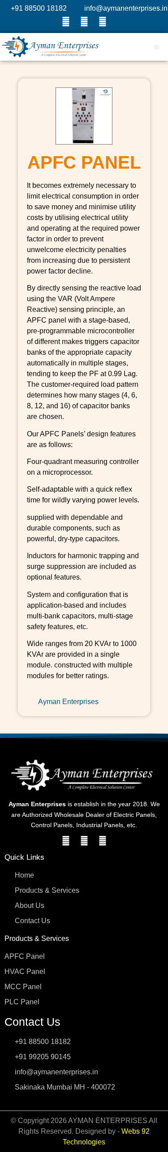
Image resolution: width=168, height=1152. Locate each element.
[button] (156, 47)
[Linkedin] (103, 22)
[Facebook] (66, 22)
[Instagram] (84, 22)
